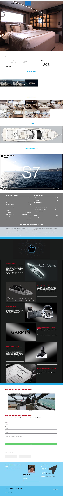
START (23, 3)
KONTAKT (55, 3)
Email (6, 426)
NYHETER (39, 3)
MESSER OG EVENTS (46, 3)
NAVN (6, 422)
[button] (1, 134)
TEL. (6, 430)
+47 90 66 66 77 (49, 0)
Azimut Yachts (28, 3)
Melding (6, 434)
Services (51, 3)
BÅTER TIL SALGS (34, 3)
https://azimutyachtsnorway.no (50, 476)
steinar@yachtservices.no (28, 480)
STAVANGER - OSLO (55, 0)
